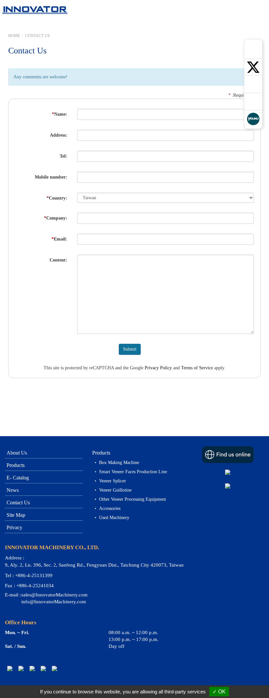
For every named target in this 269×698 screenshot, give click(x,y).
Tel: (63, 156)
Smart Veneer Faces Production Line (133, 471)
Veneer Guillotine (115, 490)
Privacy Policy (158, 367)
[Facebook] (32, 668)
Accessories (109, 508)
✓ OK (219, 691)
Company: (55, 218)
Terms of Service (197, 367)
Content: (58, 260)
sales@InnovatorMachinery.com (54, 594)
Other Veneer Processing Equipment (132, 499)
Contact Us (37, 35)
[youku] (54, 668)
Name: (59, 114)
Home (14, 35)
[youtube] (43, 668)
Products (16, 465)
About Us (17, 453)
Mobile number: (51, 177)
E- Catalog (18, 477)
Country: (57, 198)
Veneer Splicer (112, 480)
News (13, 490)
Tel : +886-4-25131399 (28, 575)
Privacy (14, 527)
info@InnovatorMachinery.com (53, 601)
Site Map (16, 515)
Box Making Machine (119, 462)
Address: (58, 135)
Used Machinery (114, 517)
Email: (59, 239)
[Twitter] (21, 668)
